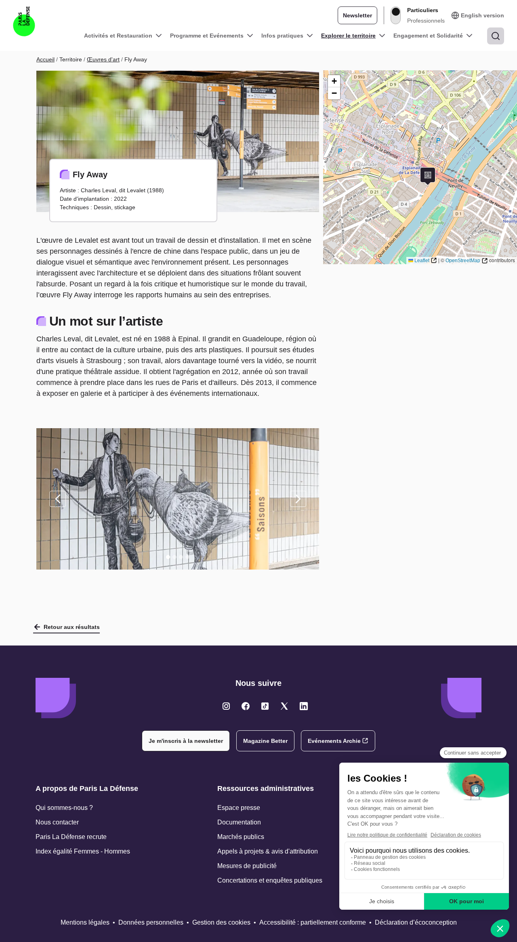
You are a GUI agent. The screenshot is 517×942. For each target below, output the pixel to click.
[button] (427, 176)
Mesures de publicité (247, 865)
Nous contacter (57, 822)
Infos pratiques (282, 35)
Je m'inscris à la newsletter (186, 741)
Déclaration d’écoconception (416, 922)
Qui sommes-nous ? (64, 807)
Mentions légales (85, 922)
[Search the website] (495, 35)
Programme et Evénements (207, 35)
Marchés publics (240, 836)
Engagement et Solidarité (428, 35)
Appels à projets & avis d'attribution (267, 851)
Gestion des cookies (221, 922)
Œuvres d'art (103, 59)
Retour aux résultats (72, 627)
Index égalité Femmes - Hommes (83, 851)
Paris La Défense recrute (71, 836)
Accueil (45, 59)
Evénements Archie (334, 741)
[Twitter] (226, 706)
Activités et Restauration (118, 35)
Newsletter (357, 15)
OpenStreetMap (463, 260)
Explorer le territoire (348, 35)
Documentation (239, 822)
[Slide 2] (174, 557)
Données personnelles (150, 922)
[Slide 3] (181, 557)
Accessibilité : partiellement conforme (312, 922)
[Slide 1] (168, 557)
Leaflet (421, 260)
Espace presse (238, 807)
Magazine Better (265, 741)
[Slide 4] (187, 557)
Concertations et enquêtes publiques (269, 880)
